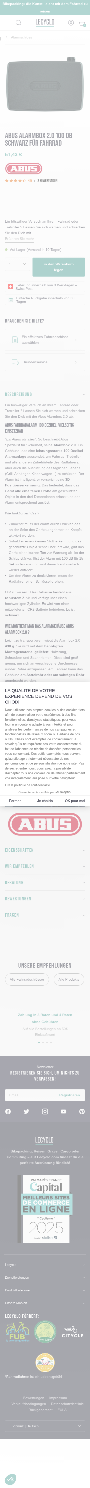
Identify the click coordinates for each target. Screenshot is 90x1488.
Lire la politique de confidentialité (27, 785)
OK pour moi (75, 801)
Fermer (15, 801)
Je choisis (45, 801)
